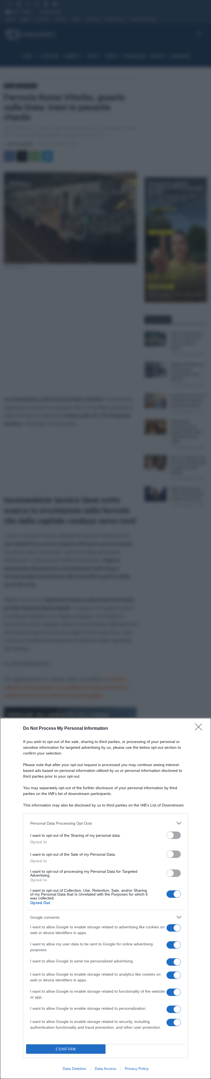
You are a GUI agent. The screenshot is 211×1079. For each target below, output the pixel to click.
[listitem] (105, 823)
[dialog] (105, 898)
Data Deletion (74, 1068)
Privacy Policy (137, 1068)
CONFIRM (66, 1049)
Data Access (105, 1068)
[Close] (200, 728)
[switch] (173, 835)
